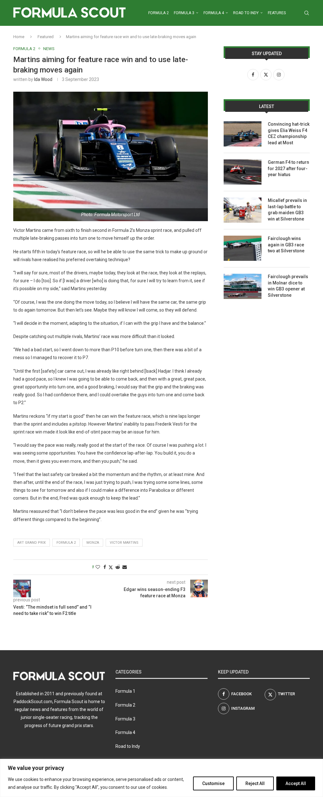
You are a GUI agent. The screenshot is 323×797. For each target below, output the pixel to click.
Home (18, 36)
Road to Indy (246, 13)
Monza (92, 543)
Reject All (255, 783)
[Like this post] (98, 567)
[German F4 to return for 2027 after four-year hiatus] (242, 172)
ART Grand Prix (31, 543)
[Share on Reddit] (117, 567)
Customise (213, 783)
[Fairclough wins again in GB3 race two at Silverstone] (242, 248)
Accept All (295, 783)
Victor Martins (124, 543)
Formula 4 (213, 13)
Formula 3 (184, 13)
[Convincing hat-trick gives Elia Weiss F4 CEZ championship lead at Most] (242, 133)
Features (277, 13)
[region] (161, 778)
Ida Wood (43, 79)
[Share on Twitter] (111, 567)
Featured (46, 36)
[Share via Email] (124, 567)
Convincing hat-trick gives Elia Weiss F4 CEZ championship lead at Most (288, 133)
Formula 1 (125, 691)
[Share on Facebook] (104, 567)
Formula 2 (158, 13)
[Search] (306, 13)
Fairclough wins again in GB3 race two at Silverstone (286, 244)
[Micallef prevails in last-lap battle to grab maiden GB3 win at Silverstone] (242, 210)
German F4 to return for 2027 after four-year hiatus (288, 168)
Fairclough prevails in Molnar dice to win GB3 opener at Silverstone (288, 286)
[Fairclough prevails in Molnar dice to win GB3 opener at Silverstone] (242, 286)
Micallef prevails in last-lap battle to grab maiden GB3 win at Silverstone (287, 209)
